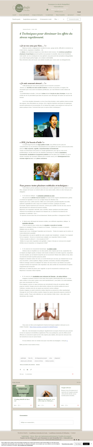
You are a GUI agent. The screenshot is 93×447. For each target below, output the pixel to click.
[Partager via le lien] (31, 369)
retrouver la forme (39, 361)
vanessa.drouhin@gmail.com (53, 439)
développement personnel (41, 358)
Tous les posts (16, 19)
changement (57, 358)
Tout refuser (78, 444)
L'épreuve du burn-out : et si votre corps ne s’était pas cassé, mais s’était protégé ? (46, 400)
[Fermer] (91, 444)
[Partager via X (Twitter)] (24, 369)
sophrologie (23, 358)
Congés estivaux (66, 387)
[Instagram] (80, 12)
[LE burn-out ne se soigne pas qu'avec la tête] (22, 391)
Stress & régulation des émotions (27, 364)
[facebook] (77, 12)
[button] (63, 19)
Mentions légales (23, 433)
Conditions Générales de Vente (38, 433)
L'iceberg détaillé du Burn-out (22, 400)
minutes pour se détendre (26, 361)
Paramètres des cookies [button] (67, 444)
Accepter (86, 444)
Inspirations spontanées (30, 19)
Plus (55, 19)
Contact (73, 433)
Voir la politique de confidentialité (25, 445)
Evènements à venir (46, 19)
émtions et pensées (49, 361)
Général (38, 364)
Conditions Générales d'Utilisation (59, 433)
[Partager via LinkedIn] (27, 369)
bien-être (30, 358)
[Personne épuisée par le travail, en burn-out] (46, 391)
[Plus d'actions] (72, 29)
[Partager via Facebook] (20, 369)
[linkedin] (78, 12)
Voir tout (79, 382)
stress (50, 358)
